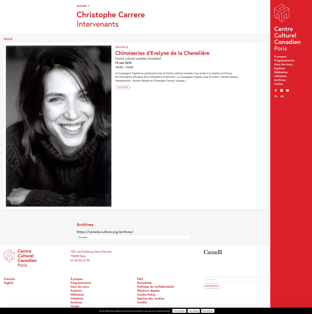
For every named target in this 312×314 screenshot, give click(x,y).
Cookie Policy (146, 294)
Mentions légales (148, 290)
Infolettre (280, 76)
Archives (280, 80)
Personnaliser (207, 310)
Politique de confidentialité (155, 287)
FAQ (140, 279)
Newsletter (144, 283)
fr (276, 96)
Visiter (278, 84)
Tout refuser (194, 310)
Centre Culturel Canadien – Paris (287, 28)
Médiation (281, 72)
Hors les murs (283, 64)
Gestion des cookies (150, 298)
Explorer (279, 68)
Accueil (82, 6)
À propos (280, 56)
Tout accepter (179, 310)
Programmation (284, 60)
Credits (142, 302)
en (282, 96)
